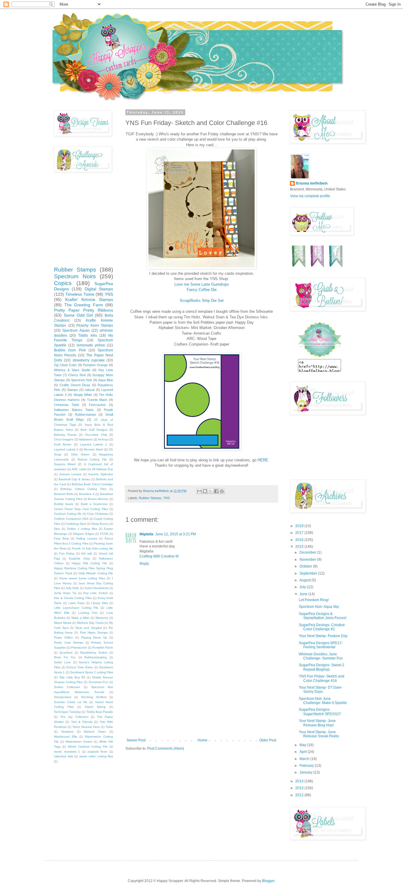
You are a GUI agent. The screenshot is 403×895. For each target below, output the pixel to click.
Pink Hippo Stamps (94, 632)
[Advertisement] (201, 694)
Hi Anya (103, 439)
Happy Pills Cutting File (89, 563)
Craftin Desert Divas (75, 385)
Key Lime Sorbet (95, 593)
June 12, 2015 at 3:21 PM (175, 534)
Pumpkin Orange (95, 365)
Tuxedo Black (97, 400)
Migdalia (146, 534)
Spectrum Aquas (75, 330)
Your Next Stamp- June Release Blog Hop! (317, 723)
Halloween (86, 439)
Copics (63, 283)
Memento (102, 617)
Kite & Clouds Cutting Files (73, 598)
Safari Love (62, 662)
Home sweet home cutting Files (82, 578)
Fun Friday (67, 553)
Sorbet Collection (67, 687)
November (308, 559)
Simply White (82, 395)
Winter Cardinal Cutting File (88, 746)
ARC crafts (79, 469)
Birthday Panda (65, 434)
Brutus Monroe (98, 499)
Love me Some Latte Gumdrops (201, 284)
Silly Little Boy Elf (72, 677)
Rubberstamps (85, 414)
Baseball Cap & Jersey (75, 479)
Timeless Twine (79, 294)
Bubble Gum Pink (70, 350)
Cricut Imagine (63, 439)
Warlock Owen (95, 731)
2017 (299, 533)
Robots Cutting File (92, 459)
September (308, 573)
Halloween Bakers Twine (74, 410)
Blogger (268, 881)
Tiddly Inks (87, 335)
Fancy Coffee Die (202, 289)
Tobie (109, 726)
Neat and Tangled (88, 627)
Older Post (267, 740)
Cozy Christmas (97, 513)
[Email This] (199, 491)
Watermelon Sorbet (78, 741)
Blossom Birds (63, 494)
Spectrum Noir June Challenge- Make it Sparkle (323, 701)
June (303, 594)
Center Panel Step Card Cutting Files (81, 509)
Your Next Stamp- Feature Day (323, 636)
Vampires (67, 731)
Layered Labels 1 (93, 444)
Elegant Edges (83, 533)
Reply (144, 564)
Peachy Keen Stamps (94, 325)
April (303, 752)
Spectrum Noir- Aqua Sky (319, 607)
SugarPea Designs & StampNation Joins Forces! (322, 616)
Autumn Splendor (100, 474)
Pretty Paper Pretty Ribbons (83, 310)
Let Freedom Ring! (314, 600)
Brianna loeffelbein (311, 183)
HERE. (263, 460)
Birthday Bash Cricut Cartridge (92, 484)
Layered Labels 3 (66, 449)
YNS (166, 498)
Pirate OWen (63, 637)
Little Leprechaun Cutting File (76, 607)
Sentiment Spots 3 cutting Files (91, 672)
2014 (299, 781)
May (303, 745)
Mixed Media (62, 622)
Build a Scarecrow (94, 504)
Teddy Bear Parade (99, 711)
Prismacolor (79, 647)
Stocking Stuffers (94, 697)
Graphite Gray (79, 558)
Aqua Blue (105, 380)
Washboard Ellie (65, 736)
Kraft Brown (62, 444)
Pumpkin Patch (102, 647)
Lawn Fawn (76, 603)
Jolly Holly (72, 588)
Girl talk (86, 553)
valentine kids (63, 756)
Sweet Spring (95, 706)
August (305, 580)
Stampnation (62, 697)
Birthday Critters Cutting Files (83, 489)
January (306, 772)
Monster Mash (93, 449)
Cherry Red (77, 375)
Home (202, 740)
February (307, 766)
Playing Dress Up (94, 637)
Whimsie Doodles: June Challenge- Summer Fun (321, 656)
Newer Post (136, 740)
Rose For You (65, 657)
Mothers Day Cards (90, 622)
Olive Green (80, 454)
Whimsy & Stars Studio (72, 370)
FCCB (104, 533)
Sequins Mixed (65, 464)
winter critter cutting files (96, 756)
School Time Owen (79, 667)
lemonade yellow (91, 345)
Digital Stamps (99, 289)
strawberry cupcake (89, 360)
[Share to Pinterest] (222, 491)
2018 (299, 526)
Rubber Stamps (150, 498)
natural (89, 389)
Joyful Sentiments (96, 588)
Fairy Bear (61, 538)
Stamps (72, 389)
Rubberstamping (95, 657)
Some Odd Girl (78, 315)
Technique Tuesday (67, 711)
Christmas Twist (66, 405)
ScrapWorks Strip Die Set (202, 300)
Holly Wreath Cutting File (95, 573)
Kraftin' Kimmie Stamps (89, 299)
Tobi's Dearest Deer (85, 726)
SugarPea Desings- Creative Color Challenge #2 (322, 627)
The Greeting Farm (83, 304)
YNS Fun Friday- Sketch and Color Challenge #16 (321, 678)
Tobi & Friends (82, 721)
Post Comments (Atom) (165, 748)
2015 (299, 546)
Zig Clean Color (65, 365)
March (304, 759)
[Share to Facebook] (216, 491)
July (303, 587)
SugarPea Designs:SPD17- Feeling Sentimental (321, 645)
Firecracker (97, 405)
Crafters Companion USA (71, 518)
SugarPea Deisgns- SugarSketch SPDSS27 (320, 712)
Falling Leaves (86, 538)
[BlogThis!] (205, 491)
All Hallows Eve (102, 469)
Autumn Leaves (70, 474)
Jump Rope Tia (65, 593)
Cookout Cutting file (67, 513)
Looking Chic (88, 612)
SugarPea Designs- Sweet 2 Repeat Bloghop (321, 667)
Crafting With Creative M (159, 556)
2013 (299, 788)
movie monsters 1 (67, 751)
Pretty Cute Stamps (68, 642)
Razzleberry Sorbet (93, 652)
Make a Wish (80, 617)
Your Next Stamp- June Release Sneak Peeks (319, 734)
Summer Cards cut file (70, 702)
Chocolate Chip (96, 434)
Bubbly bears (63, 504)
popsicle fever (98, 751)
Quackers (66, 652)
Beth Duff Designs (94, 429)
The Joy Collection (74, 716)
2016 (299, 540)
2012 (299, 795)
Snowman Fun (99, 682)
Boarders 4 (86, 494)
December (308, 552)
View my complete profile (310, 196)
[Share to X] (211, 491)
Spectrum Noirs (75, 276)
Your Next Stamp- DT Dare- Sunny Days (321, 689)
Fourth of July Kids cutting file (92, 548)
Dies (57, 528)
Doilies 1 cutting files (82, 528)
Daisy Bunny (100, 523)
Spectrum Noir (81, 380)
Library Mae (99, 603)
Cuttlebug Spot (75, 523)
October (306, 566)
